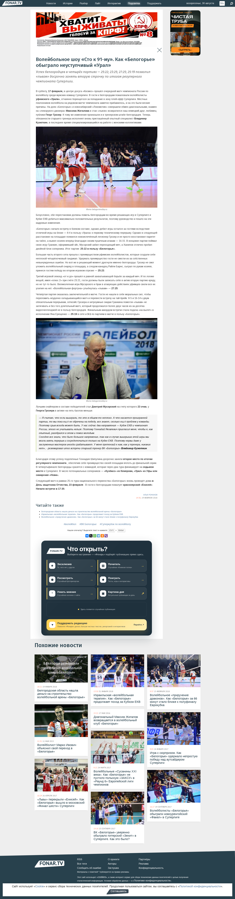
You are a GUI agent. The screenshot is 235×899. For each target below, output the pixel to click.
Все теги (82, 863)
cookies (102, 877)
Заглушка (113, 868)
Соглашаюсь (118, 891)
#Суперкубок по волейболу (115, 524)
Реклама (144, 863)
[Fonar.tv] (12, 3)
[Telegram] (98, 535)
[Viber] (106, 535)
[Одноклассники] (102, 535)
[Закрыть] (159, 50)
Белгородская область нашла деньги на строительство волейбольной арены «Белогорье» (81, 511)
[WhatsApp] (94, 535)
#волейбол (70, 524)
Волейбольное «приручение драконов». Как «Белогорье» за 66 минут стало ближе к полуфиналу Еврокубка (89, 517)
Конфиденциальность (151, 868)
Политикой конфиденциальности (200, 886)
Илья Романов (150, 495)
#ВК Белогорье (88, 524)
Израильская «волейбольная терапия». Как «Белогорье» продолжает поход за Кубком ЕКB (82, 514)
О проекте (113, 859)
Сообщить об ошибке (89, 868)
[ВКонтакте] (87, 535)
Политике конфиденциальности (152, 880)
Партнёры (144, 859)
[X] (90, 535)
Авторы (112, 863)
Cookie (39, 886)
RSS (79, 859)
